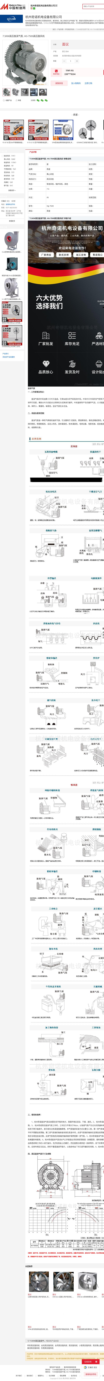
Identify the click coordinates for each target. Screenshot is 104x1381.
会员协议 (74, 1376)
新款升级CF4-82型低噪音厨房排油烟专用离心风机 (19, 276)
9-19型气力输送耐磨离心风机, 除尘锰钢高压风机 (18, 299)
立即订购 (88, 83)
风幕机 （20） (9, 182)
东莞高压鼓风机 (47, 1348)
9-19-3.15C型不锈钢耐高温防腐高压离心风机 (42, 142)
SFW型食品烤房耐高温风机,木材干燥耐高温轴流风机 (69, 142)
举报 (19, 100)
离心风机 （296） (10, 159)
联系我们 (30, 1376)
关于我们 (19, 1376)
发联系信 (59, 83)
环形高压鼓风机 (33, 1345)
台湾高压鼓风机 (61, 1345)
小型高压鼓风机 (85, 1345)
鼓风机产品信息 (55, 1367)
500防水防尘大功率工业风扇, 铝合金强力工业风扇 (19, 346)
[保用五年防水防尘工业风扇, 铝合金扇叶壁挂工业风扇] (12, 311)
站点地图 (52, 1376)
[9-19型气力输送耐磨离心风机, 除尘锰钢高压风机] (12, 288)
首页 (54, 29)
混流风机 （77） (9, 172)
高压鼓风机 (73, 1345)
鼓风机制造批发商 (70, 1367)
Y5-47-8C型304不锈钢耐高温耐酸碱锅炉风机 (18, 142)
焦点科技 (66, 1378)
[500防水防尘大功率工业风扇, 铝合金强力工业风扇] (12, 335)
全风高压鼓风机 (47, 1345)
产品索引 (6, 354)
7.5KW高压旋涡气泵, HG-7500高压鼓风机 (66, 1370)
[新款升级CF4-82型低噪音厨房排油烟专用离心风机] (12, 264)
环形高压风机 (69, 29)
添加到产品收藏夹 (9, 357)
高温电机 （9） (9, 166)
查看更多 (12, 190)
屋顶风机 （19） (9, 179)
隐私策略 (63, 1376)
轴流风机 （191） (10, 156)
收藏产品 (8, 100)
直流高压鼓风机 (33, 1348)
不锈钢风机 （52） (10, 169)
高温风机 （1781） (10, 162)
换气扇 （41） (9, 186)
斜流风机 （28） (9, 176)
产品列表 (60, 29)
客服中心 (41, 1376)
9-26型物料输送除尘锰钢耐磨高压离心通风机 (17, 252)
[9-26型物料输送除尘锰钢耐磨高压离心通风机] (12, 241)
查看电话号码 (10, 204)
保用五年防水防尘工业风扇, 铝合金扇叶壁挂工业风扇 (20, 323)
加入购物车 (76, 83)
